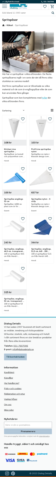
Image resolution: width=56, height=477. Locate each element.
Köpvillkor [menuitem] (8, 378)
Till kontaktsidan (15, 356)
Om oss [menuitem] (7, 404)
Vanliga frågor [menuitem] (10, 399)
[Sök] (53, 12)
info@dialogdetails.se (23, 349)
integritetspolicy (44, 436)
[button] (4, 6)
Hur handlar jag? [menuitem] (11, 383)
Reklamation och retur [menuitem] (14, 394)
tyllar (44, 97)
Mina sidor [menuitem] (9, 410)
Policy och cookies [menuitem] (12, 388)
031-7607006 (20, 345)
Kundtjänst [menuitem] (9, 372)
